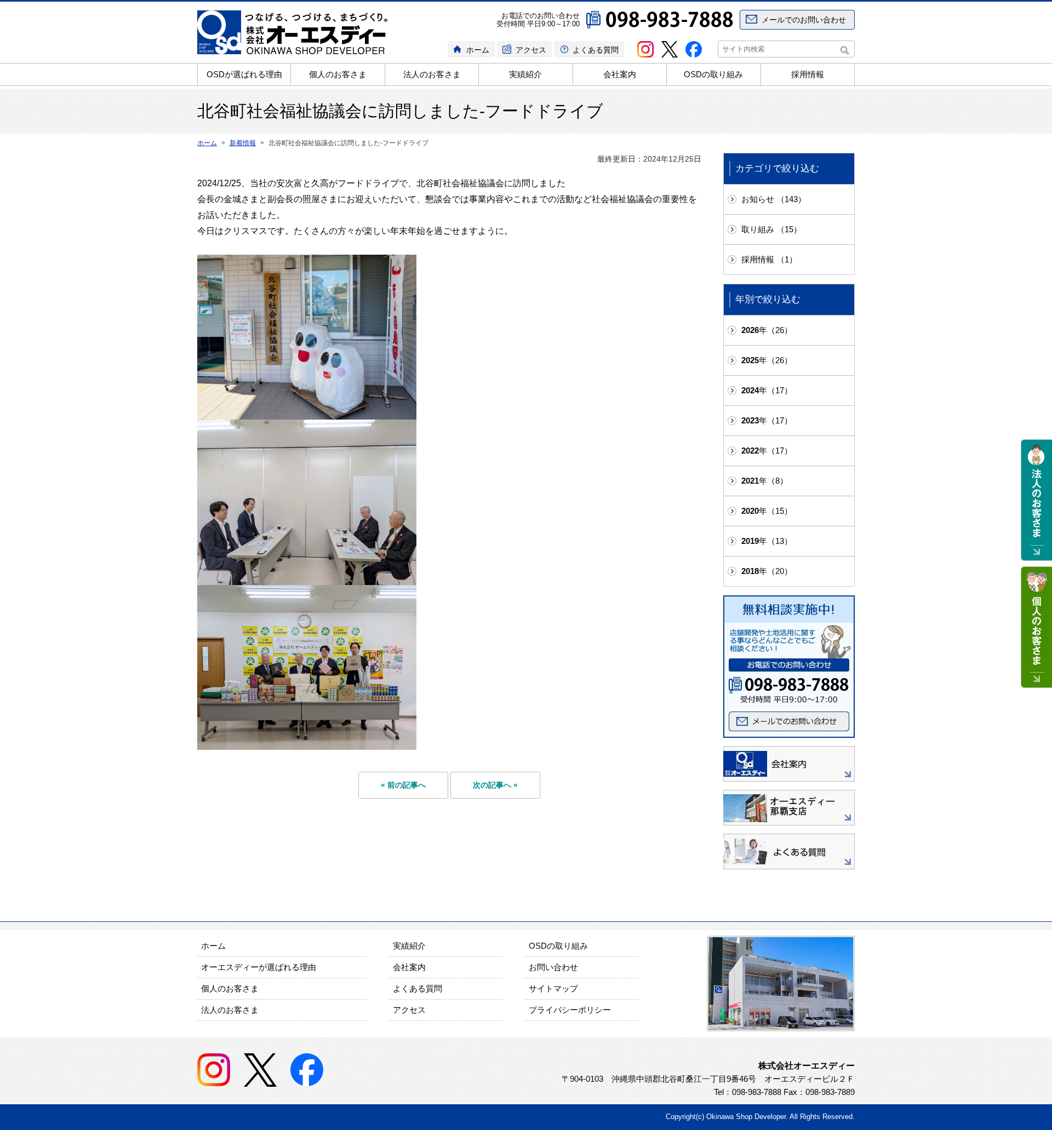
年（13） (766, 541)
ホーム (477, 49)
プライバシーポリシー (570, 1009)
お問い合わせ (553, 967)
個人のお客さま (338, 74)
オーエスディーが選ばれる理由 (258, 967)
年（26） (766, 330)
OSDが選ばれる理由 (244, 74)
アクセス (531, 49)
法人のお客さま (432, 74)
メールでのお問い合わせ (804, 19)
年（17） (766, 390)
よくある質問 (596, 49)
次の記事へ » (495, 785)
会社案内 (619, 74)
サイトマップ (553, 988)
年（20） (766, 571)
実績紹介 (525, 74)
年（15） (766, 510)
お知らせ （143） (773, 199)
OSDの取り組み (713, 74)
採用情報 (807, 74)
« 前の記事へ (403, 785)
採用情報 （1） (769, 259)
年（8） (764, 480)
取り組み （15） (771, 229)
